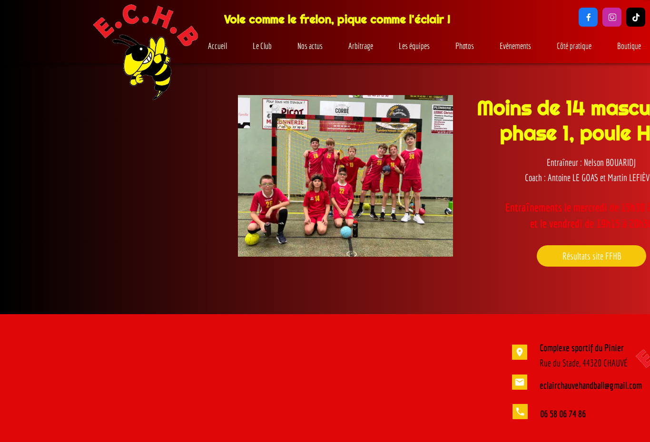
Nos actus (310, 46)
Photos (464, 46)
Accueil (217, 46)
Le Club (262, 46)
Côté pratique (574, 46)
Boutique (629, 46)
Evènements (515, 46)
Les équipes (414, 46)
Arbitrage (360, 46)
